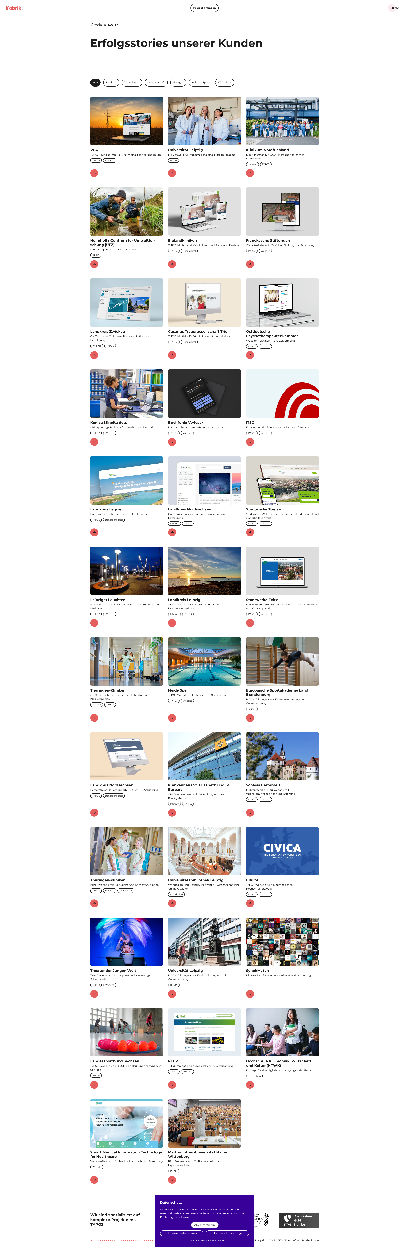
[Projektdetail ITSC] (250, 442)
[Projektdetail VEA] (94, 173)
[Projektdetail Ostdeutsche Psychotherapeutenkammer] (250, 355)
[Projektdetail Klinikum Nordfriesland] (250, 173)
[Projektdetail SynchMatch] (250, 994)
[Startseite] (14, 8)
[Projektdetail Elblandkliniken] (172, 264)
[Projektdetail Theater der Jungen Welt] (94, 994)
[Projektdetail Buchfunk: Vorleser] (172, 442)
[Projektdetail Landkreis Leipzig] (94, 532)
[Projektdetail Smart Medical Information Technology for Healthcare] (94, 1180)
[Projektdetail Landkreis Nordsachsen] (172, 532)
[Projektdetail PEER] (172, 1085)
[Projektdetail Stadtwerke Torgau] (250, 532)
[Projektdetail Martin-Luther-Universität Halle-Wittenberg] (172, 1180)
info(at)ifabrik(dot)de (306, 1240)
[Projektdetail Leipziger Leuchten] (94, 623)
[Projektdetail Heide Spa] (172, 718)
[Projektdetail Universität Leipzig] (172, 173)
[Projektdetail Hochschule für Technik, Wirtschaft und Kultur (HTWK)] (250, 1085)
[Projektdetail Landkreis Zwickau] (94, 355)
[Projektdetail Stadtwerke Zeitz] (250, 623)
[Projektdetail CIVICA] (250, 903)
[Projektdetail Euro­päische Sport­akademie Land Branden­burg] (250, 718)
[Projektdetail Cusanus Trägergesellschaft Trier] (172, 355)
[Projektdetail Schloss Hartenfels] (250, 813)
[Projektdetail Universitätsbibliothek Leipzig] (172, 903)
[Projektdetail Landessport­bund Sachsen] (94, 1085)
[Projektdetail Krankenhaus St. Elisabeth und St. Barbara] (172, 813)
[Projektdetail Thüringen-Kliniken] (94, 718)
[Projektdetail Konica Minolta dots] (94, 442)
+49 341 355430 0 (279, 1240)
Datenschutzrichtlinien (211, 1240)
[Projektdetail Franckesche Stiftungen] (250, 264)
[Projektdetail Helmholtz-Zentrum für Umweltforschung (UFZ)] (94, 264)
